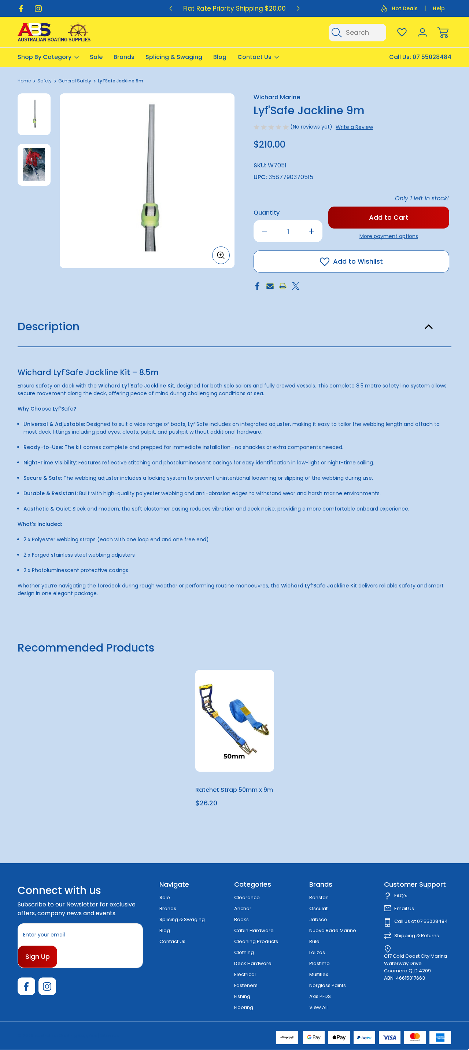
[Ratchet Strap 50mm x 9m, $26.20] (234, 721)
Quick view (241, 693)
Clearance (247, 897)
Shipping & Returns (416, 935)
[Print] (283, 286)
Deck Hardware (253, 963)
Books (241, 919)
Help (439, 8)
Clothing (244, 952)
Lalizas (317, 952)
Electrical (245, 974)
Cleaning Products (256, 941)
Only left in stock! (422, 198)
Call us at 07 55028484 (421, 921)
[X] (295, 286)
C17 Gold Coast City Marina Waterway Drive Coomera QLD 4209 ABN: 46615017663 (415, 967)
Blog (219, 57)
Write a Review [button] (354, 127)
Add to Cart (234, 754)
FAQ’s (400, 895)
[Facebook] (21, 8)
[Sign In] (422, 32)
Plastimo (319, 963)
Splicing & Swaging (173, 57)
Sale (96, 57)
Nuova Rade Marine (332, 930)
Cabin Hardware (254, 930)
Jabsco (318, 919)
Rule (314, 941)
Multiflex (318, 974)
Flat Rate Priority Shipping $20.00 (234, 8)
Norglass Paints (327, 985)
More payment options (388, 236)
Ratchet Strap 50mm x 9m (234, 790)
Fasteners (246, 985)
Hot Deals (405, 8)
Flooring (243, 1007)
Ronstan (319, 897)
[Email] (270, 286)
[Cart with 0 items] (443, 32)
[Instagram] (38, 8)
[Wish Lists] (402, 32)
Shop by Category (44, 57)
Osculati (319, 908)
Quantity (267, 212)
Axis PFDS (320, 996)
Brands (124, 57)
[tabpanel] (34, 114)
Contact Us (254, 57)
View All (318, 1007)
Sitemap (109, 1035)
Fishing (242, 996)
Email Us (404, 908)
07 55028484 (432, 57)
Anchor (242, 908)
